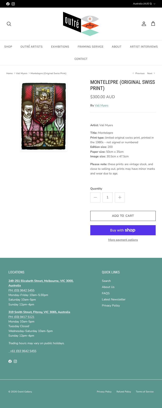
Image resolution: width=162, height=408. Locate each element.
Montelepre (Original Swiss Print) (48, 73)
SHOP (8, 46)
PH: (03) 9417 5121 (21, 317)
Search (106, 281)
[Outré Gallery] (81, 24)
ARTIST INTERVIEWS (144, 46)
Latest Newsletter (114, 299)
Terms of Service (145, 391)
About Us (108, 287)
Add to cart (123, 216)
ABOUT (117, 46)
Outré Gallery (25, 391)
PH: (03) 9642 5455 (21, 290)
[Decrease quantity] (95, 197)
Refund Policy (123, 391)
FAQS (106, 293)
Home (9, 73)
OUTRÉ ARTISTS (31, 46)
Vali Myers (21, 73)
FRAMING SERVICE (90, 46)
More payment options (123, 240)
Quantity (96, 189)
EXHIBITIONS (60, 46)
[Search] (8, 23)
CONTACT (81, 59)
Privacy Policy (111, 306)
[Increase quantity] (120, 197)
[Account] (143, 23)
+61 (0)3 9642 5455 (22, 351)
